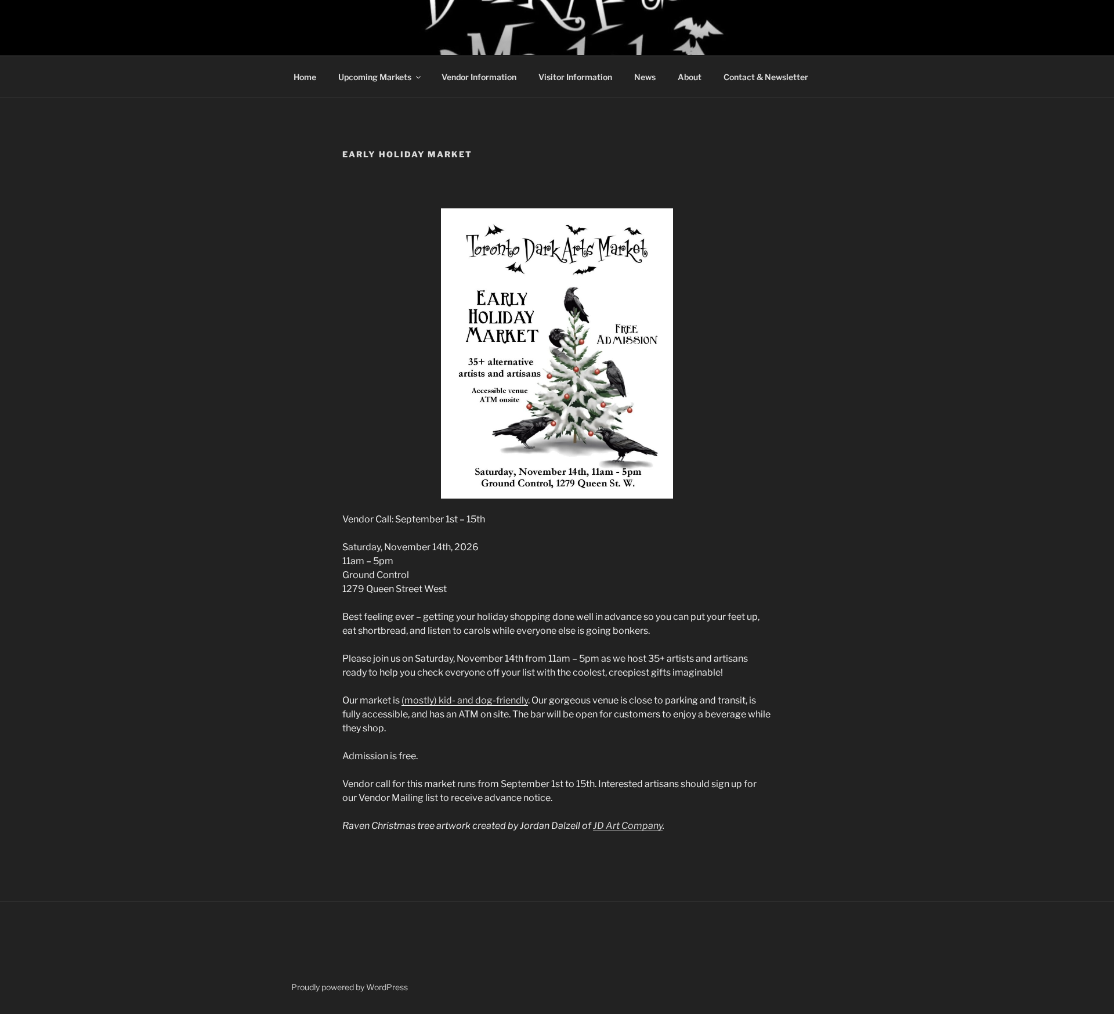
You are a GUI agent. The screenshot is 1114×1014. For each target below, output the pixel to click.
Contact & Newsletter (766, 77)
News (645, 77)
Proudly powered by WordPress (349, 987)
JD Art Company (628, 825)
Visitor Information (575, 77)
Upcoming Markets (374, 77)
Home (305, 77)
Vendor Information (479, 77)
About (689, 77)
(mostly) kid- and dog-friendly (465, 700)
